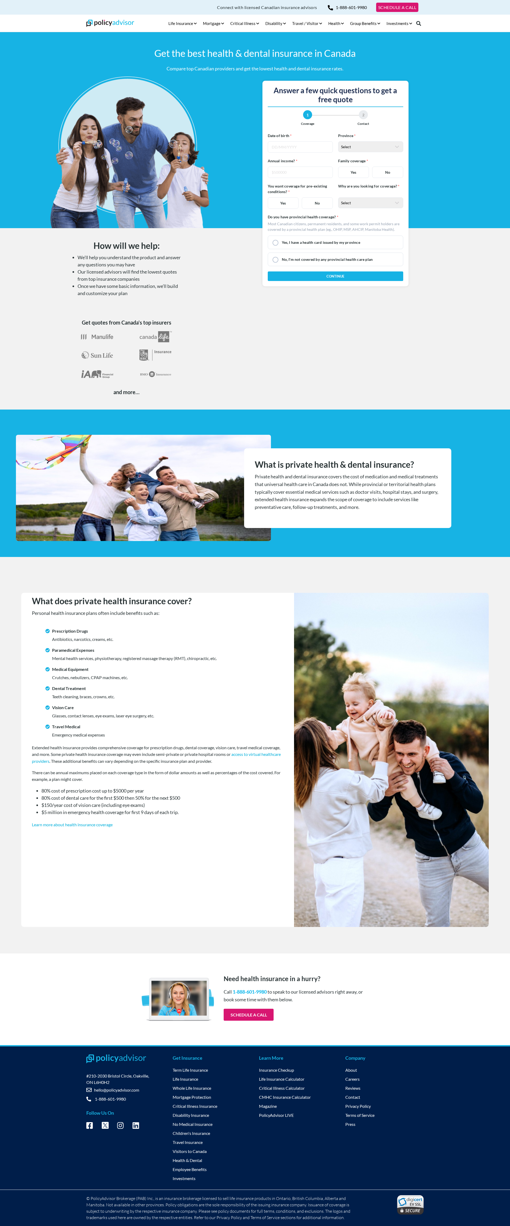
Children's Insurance (191, 1133)
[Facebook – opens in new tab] (89, 1126)
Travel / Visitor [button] (305, 23)
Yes (353, 172)
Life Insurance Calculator (281, 1079)
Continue (335, 276)
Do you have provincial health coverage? (302, 217)
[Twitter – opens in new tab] (105, 1127)
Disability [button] (273, 23)
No (387, 172)
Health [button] (334, 23)
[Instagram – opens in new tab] (120, 1126)
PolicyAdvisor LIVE (276, 1115)
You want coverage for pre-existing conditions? (297, 189)
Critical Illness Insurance (195, 1106)
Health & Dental (187, 1160)
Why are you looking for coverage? (367, 186)
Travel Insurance (188, 1142)
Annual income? (281, 161)
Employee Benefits (190, 1169)
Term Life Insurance (190, 1069)
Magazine (268, 1106)
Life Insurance (185, 1079)
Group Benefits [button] (363, 23)
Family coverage (352, 161)
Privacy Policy (358, 1106)
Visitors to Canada (190, 1151)
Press (350, 1124)
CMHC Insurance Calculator (285, 1097)
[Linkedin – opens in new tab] (136, 1126)
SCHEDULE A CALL (397, 7)
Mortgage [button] (211, 23)
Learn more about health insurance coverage (72, 824)
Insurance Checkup (276, 1069)
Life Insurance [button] (180, 23)
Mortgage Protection (192, 1097)
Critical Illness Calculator (282, 1088)
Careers (352, 1079)
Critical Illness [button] (243, 23)
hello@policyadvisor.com (116, 1089)
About (351, 1069)
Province (346, 135)
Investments (184, 1178)
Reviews (352, 1088)
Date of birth (279, 135)
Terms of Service (360, 1115)
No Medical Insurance (192, 1124)
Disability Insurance (191, 1115)
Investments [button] (397, 23)
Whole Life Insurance (192, 1088)
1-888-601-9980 (351, 7)
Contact (352, 1097)
